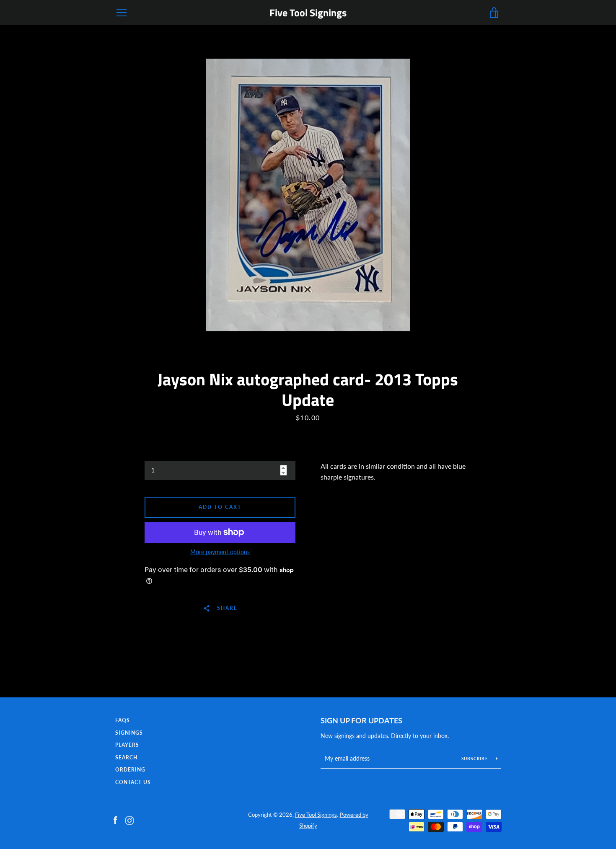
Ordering (130, 769)
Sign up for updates (361, 720)
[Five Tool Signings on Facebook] (115, 819)
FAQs (122, 720)
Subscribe (475, 758)
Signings (129, 733)
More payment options (220, 551)
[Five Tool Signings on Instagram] (129, 819)
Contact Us (133, 782)
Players (127, 745)
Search (126, 757)
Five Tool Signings (308, 13)
